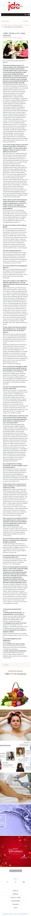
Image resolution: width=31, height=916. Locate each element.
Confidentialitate (15, 901)
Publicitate (15, 894)
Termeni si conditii (15, 897)
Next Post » (26, 21)
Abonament (15, 904)
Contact (15, 907)
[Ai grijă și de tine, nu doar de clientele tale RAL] (15, 725)
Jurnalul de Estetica (7, 25)
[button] (25, 14)
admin (20, 37)
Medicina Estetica (18, 25)
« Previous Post (5, 21)
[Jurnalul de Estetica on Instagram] (15, 882)
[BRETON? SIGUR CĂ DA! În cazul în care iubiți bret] (15, 756)
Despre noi (15, 890)
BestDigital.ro (24, 914)
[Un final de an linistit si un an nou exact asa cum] (15, 851)
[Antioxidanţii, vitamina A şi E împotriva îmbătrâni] (15, 693)
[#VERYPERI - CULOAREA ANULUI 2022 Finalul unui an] (15, 819)
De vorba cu (6, 664)
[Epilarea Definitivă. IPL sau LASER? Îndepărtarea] (15, 788)
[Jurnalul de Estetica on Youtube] (24, 882)
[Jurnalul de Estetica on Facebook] (7, 882)
